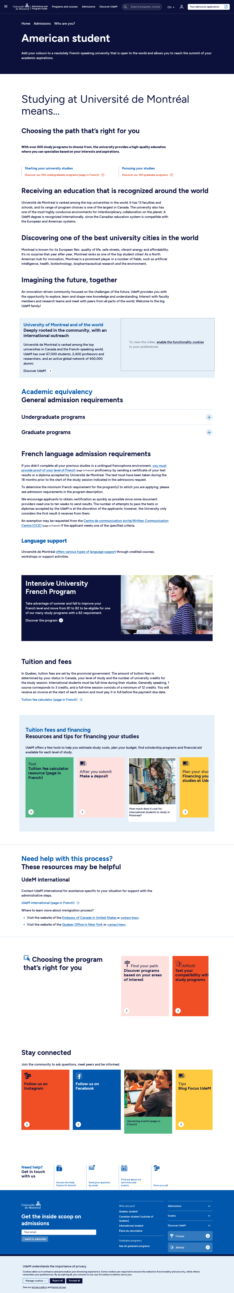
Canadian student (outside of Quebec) (136, 1218)
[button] (5, 6)
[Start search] (125, 6)
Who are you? (64, 24)
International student (131, 1225)
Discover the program (41, 620)
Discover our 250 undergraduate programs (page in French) (62, 174)
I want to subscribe (35, 1239)
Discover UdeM (108, 6)
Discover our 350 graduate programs (145, 174)
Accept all (74, 1280)
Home (25, 24)
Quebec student (128, 1211)
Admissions (88, 6)
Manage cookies (36, 1280)
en (170, 7)
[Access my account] (181, 7)
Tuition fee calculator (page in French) (49, 700)
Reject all (57, 1280)
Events (172, 1215)
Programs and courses (65, 6)
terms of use (59, 1287)
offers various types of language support (86, 552)
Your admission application (204, 6)
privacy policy (39, 1287)
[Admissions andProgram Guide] (68, 1205)
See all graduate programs (134, 1246)
